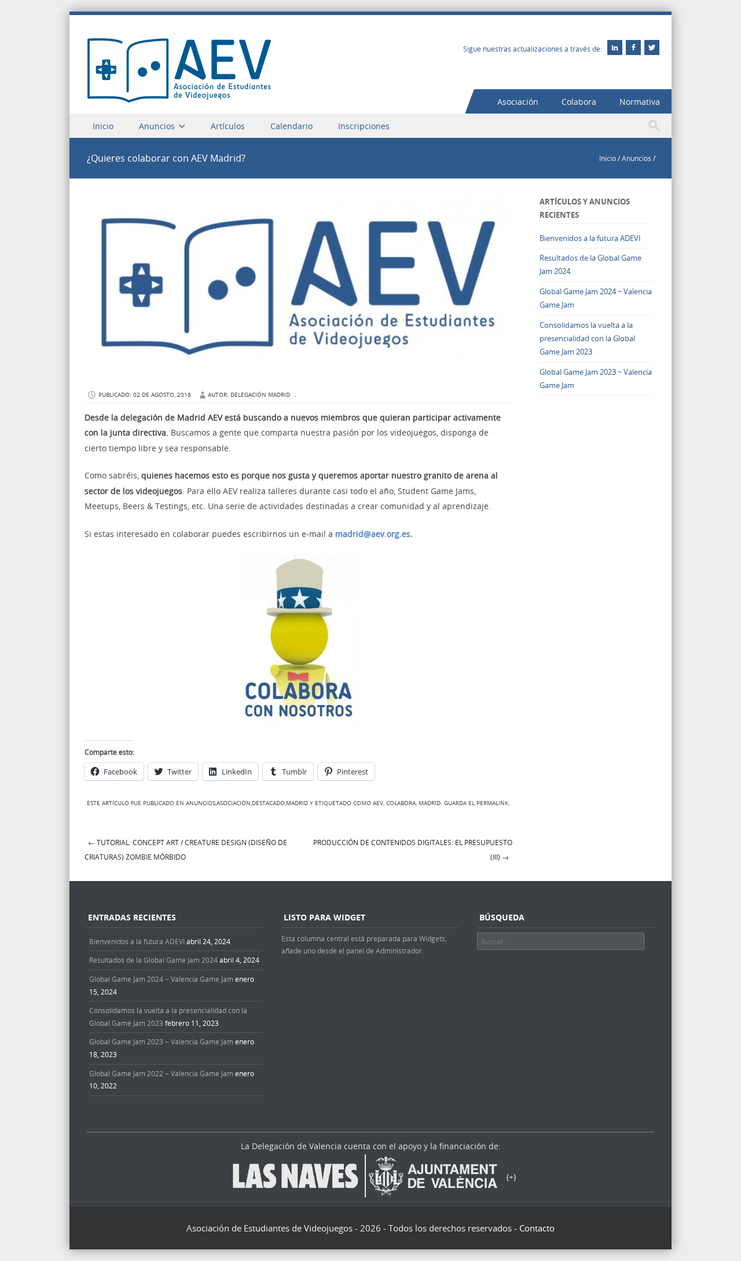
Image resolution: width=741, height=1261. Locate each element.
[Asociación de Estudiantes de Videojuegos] (179, 99)
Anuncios (157, 125)
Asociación (517, 101)
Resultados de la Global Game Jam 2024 (153, 959)
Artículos (228, 125)
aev (378, 803)
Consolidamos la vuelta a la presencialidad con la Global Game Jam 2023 (587, 338)
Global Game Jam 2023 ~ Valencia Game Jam (161, 1041)
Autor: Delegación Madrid (249, 395)
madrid (430, 803)
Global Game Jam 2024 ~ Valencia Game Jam (161, 979)
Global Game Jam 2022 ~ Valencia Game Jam (161, 1073)
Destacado (268, 803)
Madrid (297, 803)
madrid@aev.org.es (372, 533)
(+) (511, 1176)
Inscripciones (364, 125)
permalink (492, 803)
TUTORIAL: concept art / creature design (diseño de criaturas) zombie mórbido (186, 849)
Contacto (537, 1228)
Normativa (639, 101)
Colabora (579, 101)
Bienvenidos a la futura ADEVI (590, 238)
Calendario (291, 125)
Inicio (103, 125)
